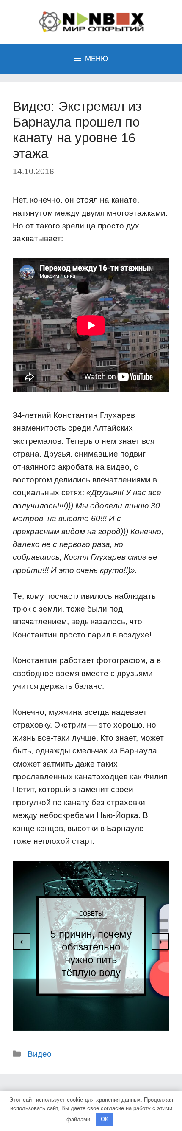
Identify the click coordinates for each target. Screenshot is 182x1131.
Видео (40, 1053)
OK (105, 1119)
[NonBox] (91, 21)
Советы (91, 913)
